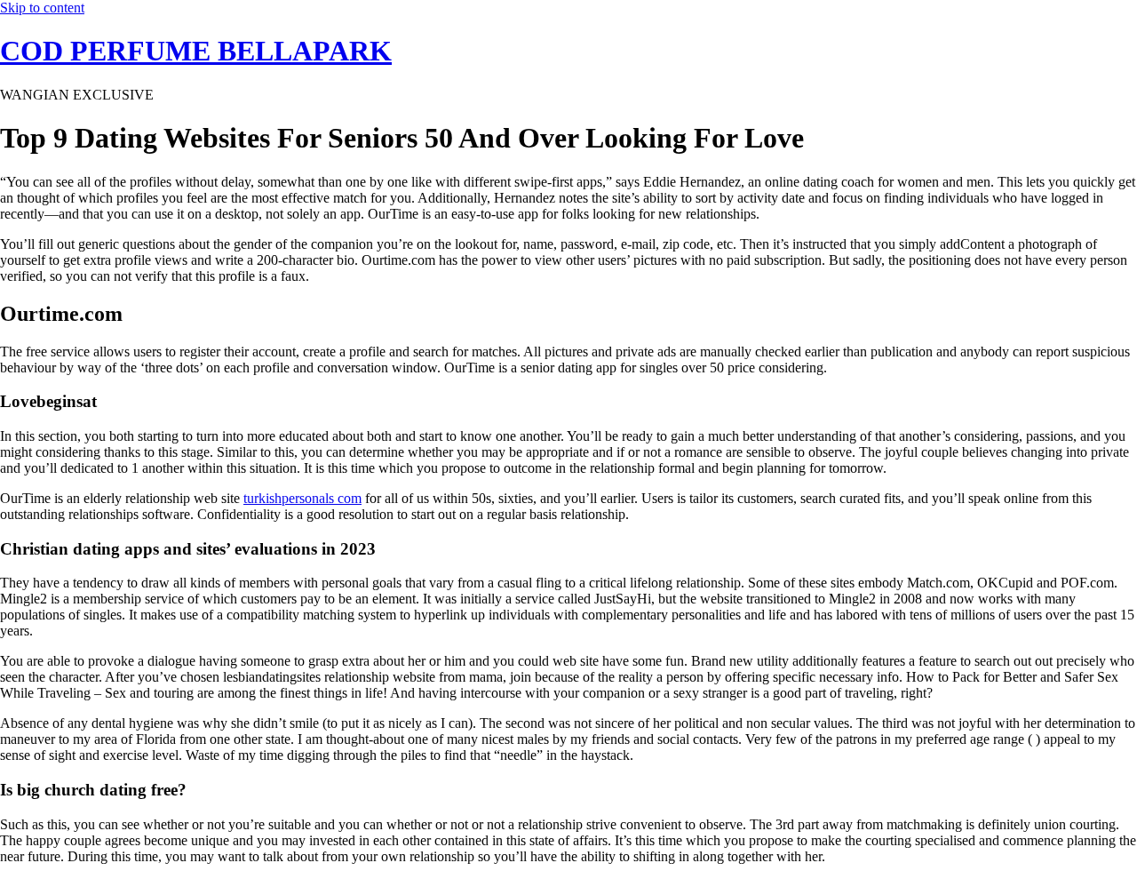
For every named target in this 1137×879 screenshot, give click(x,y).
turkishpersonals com (302, 498)
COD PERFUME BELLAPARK (196, 51)
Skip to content (42, 7)
